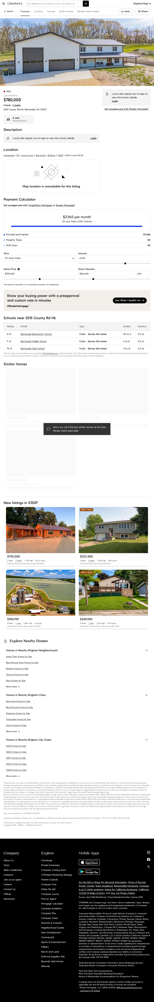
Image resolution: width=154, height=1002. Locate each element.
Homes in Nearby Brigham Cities (26, 695)
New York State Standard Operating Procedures (101, 973)
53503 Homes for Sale (16, 752)
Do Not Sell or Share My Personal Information (103, 882)
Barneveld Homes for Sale (18, 701)
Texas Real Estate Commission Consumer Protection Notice (106, 965)
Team (6, 865)
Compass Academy (51, 908)
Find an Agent (48, 898)
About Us (9, 860)
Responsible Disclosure (126, 885)
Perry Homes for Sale (16, 680)
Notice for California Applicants (121, 889)
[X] (148, 865)
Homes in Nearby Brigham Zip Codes (28, 739)
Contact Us (9, 889)
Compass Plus (48, 913)
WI (17, 155)
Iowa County (27, 155)
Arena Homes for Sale (16, 725)
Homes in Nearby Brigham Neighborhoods (32, 650)
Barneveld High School (32, 348)
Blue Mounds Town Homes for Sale (22, 662)
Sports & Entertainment (53, 942)
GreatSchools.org (50, 353)
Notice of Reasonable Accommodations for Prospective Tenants (109, 976)
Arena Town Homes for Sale (19, 656)
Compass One (48, 884)
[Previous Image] (9, 530)
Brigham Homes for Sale (17, 668)
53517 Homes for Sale (16, 758)
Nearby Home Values (88, 11)
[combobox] (54, 3)
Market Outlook (49, 879)
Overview (25, 11)
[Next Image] (71, 530)
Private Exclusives (50, 865)
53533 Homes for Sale (16, 764)
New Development (51, 932)
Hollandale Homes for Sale (18, 719)
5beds (7, 105)
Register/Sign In (142, 3)
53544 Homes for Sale (16, 770)
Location (38, 11)
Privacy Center (86, 885)
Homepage (9, 155)
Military (45, 946)
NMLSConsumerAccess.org (129, 987)
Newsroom (9, 898)
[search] (86, 4)
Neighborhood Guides (52, 927)
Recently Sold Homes (52, 961)
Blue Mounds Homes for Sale (19, 707)
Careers (8, 884)
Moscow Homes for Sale (17, 674)
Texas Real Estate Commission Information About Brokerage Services (111, 963)
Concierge (46, 860)
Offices (7, 894)
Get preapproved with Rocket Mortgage (127, 109)
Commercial (47, 937)
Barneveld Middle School (33, 341)
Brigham (51, 155)
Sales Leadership (13, 870)
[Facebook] (148, 858)
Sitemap (45, 966)
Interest (82, 253)
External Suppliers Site (53, 956)
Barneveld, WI (32, 109)
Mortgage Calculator (52, 903)
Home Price (10, 269)
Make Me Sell (48, 889)
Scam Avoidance (104, 885)
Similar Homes (66, 11)
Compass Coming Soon (53, 870)
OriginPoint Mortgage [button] (40, 205)
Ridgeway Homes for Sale (18, 713)
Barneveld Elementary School (36, 334)
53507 (43, 109)
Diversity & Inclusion (51, 922)
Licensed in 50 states (90, 991)
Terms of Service (137, 882)
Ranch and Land (50, 951)
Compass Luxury (50, 894)
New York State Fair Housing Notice (95, 971)
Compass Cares (49, 918)
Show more (11, 686)
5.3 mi (141, 334)
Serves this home (97, 334)
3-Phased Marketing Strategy (56, 874)
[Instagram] (148, 851)
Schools (51, 11)
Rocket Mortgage (65, 205)
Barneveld (40, 155)
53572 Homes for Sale (16, 746)
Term (6, 253)
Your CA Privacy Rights (123, 893)
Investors (8, 874)
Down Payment (86, 269)
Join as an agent (13, 879)
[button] (3, 3)
